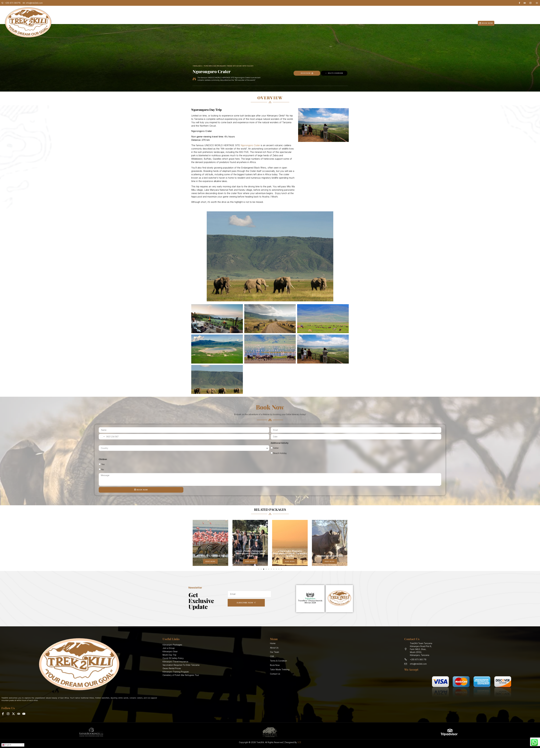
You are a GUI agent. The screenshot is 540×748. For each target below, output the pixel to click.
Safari (276, 448)
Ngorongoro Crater (250, 145)
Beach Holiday (280, 453)
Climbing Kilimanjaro (265, 23)
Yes (103, 464)
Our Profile (236, 23)
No (102, 469)
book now (305, 73)
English (7, 745)
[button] (193, 542)
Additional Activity (279, 443)
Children (103, 459)
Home (220, 23)
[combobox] (102, 436)
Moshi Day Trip (296, 23)
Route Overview (335, 73)
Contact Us (321, 23)
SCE (299, 742)
